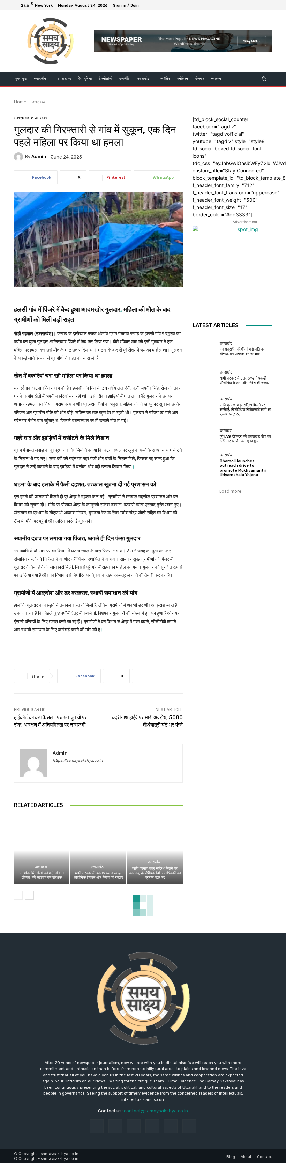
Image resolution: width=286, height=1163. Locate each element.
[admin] (19, 156)
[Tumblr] (171, 1126)
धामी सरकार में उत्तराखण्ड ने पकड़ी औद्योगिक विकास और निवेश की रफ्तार (98, 875)
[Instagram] (241, 5)
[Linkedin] (134, 1126)
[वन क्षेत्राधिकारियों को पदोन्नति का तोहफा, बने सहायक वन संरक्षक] (41, 850)
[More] (139, 676)
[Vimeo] (258, 5)
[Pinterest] (152, 1126)
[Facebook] (233, 5)
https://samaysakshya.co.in (78, 761)
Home (20, 102)
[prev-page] (18, 895)
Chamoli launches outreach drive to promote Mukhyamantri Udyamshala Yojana (243, 468)
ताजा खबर (39, 118)
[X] (250, 5)
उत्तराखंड (38, 102)
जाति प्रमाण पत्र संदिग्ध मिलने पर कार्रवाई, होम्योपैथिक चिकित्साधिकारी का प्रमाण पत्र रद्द (155, 873)
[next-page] (29, 895)
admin (38, 156)
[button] (264, 78)
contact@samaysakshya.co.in (156, 1110)
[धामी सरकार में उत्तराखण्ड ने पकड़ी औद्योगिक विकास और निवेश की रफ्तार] (98, 850)
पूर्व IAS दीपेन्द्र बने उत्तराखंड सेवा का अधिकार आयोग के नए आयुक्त (245, 438)
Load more (230, 491)
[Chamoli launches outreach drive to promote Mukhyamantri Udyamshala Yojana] (204, 465)
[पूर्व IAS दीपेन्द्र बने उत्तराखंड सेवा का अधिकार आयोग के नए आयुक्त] (204, 436)
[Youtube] (266, 5)
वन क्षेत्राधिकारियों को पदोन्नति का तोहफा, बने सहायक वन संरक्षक (42, 875)
